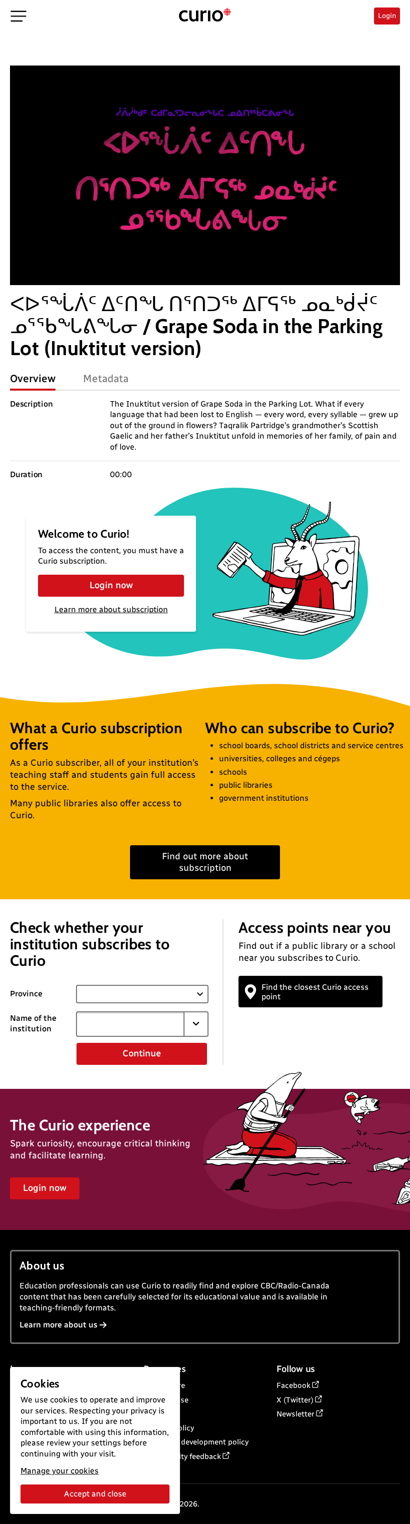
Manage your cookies (59, 1470)
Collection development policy (196, 1441)
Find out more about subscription (205, 862)
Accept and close (95, 1493)
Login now (111, 585)
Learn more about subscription (111, 609)
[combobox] (130, 1023)
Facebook (293, 1385)
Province (26, 993)
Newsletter (295, 1413)
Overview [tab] (33, 378)
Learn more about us (59, 1324)
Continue (141, 1053)
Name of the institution (33, 1023)
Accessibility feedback (182, 1456)
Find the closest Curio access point (315, 991)
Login (387, 16)
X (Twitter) (295, 1399)
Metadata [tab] (105, 378)
